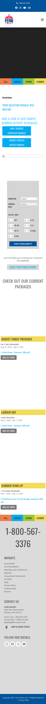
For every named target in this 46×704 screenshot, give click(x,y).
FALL (6, 81)
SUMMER (40, 81)
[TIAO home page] (23, 669)
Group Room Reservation (15, 576)
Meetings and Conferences (15, 570)
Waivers (7, 591)
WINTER (17, 81)
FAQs (6, 582)
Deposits (8, 573)
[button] (42, 20)
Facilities (8, 579)
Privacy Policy (10, 585)
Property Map (10, 588)
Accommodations (11, 566)
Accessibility (9, 563)
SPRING (29, 81)
